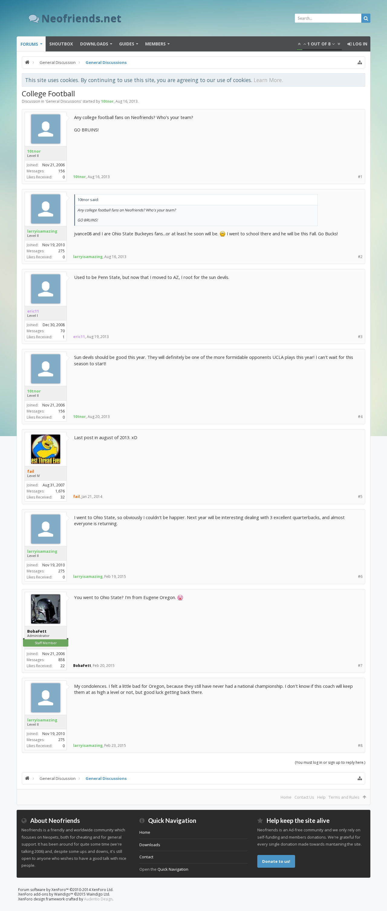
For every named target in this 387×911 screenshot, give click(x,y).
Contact (146, 857)
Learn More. (268, 80)
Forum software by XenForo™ (65, 889)
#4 (360, 416)
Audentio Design (98, 899)
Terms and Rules (344, 797)
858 (61, 659)
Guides (126, 44)
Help (321, 797)
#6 (360, 576)
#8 (360, 745)
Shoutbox (61, 44)
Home (286, 797)
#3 (360, 336)
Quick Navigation (173, 869)
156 (61, 171)
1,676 (60, 491)
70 (62, 330)
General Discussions (63, 101)
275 (61, 250)
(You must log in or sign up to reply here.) (330, 762)
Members (155, 44)
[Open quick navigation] (360, 62)
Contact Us (304, 797)
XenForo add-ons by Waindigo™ (45, 894)
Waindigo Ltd (97, 894)
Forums (29, 44)
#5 (360, 496)
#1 (360, 176)
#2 (360, 256)
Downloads (94, 44)
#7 (360, 665)
